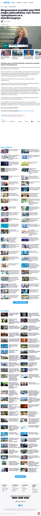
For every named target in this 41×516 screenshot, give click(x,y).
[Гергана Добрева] (2, 21)
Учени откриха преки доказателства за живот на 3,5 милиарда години (34, 315)
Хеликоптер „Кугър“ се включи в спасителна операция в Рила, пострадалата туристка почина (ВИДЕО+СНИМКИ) (14, 377)
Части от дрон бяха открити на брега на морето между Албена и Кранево (14, 370)
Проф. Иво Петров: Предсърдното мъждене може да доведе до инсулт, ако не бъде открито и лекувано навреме (34, 265)
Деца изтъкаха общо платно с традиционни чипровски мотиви (14, 469)
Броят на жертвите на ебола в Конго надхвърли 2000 (13, 200)
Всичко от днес (5, 488)
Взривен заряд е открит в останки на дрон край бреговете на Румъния (14, 364)
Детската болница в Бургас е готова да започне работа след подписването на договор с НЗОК (14, 246)
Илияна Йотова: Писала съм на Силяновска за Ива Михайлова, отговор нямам (34, 440)
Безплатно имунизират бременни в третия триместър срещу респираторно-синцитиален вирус (13, 239)
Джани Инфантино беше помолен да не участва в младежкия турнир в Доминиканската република (14, 385)
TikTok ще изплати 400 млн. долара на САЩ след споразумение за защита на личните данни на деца (34, 421)
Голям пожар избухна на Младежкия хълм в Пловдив (14, 314)
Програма (18, 2)
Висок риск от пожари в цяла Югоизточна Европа (34, 406)
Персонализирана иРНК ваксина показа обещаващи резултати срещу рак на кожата (13, 164)
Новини (13, 2)
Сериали (24, 489)
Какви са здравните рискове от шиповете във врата (13, 230)
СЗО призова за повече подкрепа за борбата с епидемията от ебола (33, 213)
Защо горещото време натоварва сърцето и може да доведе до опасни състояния (34, 208)
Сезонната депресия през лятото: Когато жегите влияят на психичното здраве (13, 297)
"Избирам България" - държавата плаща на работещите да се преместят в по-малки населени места (14, 358)
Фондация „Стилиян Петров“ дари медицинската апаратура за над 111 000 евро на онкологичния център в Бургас (34, 171)
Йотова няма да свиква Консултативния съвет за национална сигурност (14, 407)
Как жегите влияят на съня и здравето (14, 177)
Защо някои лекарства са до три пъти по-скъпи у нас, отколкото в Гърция (14, 252)
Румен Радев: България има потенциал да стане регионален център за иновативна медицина (34, 195)
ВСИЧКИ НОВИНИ (20, 476)
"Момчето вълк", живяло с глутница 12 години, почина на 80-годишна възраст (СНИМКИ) (14, 428)
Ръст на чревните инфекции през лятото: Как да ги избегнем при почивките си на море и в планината (34, 297)
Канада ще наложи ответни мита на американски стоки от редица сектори (34, 340)
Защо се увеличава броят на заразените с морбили (14, 150)
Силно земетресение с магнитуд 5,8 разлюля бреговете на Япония (14, 340)
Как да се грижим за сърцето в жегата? (12, 207)
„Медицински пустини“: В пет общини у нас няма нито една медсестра (14, 188)
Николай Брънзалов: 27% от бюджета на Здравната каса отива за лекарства (34, 285)
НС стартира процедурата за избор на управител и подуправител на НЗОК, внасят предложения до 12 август (34, 246)
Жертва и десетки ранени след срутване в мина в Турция (34, 334)
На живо (31, 2)
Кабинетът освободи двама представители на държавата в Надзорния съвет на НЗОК (34, 239)
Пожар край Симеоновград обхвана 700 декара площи (34, 351)
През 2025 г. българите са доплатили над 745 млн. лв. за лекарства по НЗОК (13, 213)
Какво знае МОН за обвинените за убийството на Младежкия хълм (33, 470)
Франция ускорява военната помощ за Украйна (33, 369)
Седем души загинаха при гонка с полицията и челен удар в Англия (34, 346)
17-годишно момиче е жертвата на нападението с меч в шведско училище (14, 413)
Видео (3, 491)
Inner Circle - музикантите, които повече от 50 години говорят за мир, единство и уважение (33, 463)
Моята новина (5, 489)
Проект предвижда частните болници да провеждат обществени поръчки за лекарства (13, 286)
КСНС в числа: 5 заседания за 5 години (33, 383)
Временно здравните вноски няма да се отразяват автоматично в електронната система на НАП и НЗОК (14, 157)
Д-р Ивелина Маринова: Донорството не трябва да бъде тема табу (13, 258)
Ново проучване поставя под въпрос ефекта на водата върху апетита (34, 290)
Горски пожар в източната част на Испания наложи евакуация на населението (33, 414)
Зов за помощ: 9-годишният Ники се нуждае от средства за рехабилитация (14, 463)
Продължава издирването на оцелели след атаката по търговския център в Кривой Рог (34, 358)
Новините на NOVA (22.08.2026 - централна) (13, 351)
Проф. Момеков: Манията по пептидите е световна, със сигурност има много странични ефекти (14, 291)
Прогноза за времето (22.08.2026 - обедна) (33, 426)
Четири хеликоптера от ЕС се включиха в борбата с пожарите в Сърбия (34, 376)
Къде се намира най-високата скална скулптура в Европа (14, 419)
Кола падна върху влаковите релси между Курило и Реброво (32, 364)
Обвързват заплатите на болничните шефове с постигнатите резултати (34, 177)
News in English (34, 492)
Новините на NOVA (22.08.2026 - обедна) (33, 433)
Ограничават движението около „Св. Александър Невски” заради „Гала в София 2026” (34, 328)
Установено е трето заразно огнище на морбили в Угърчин (13, 219)
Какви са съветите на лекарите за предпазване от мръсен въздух (13, 169)
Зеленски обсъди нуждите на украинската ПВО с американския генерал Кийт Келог (14, 321)
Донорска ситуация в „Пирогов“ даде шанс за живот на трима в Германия (14, 194)
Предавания (24, 488)
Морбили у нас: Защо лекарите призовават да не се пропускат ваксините (34, 225)
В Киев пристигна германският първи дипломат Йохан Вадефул (33, 446)
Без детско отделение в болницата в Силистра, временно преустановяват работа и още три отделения (13, 279)
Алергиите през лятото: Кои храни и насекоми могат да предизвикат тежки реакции (34, 272)
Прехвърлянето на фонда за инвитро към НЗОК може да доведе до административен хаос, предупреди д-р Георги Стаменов (34, 202)
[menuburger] (1, 2)
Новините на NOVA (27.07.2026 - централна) (33, 252)
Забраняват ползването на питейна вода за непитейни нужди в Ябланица (13, 393)
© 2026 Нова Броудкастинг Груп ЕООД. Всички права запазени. (9, 513)
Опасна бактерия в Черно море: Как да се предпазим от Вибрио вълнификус (13, 225)
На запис (25, 2)
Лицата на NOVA (15, 488)
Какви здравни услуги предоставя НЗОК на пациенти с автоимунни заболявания (33, 279)
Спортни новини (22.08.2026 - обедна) (14, 433)
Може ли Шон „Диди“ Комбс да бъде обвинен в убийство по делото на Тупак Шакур (34, 320)
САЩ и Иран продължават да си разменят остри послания (14, 451)
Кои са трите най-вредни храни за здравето (13, 264)
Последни (4, 486)
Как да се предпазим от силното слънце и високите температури (13, 182)
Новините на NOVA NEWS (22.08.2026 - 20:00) (13, 346)
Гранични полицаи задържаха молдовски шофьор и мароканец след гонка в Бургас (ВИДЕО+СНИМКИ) (34, 393)
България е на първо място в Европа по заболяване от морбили (34, 156)
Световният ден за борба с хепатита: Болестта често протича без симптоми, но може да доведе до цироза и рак (14, 272)
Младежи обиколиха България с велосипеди (14, 456)
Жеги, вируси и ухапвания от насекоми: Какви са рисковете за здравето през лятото (34, 220)
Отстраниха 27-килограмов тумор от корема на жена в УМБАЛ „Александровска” (34, 188)
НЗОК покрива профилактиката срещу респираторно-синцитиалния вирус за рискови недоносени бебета (33, 232)
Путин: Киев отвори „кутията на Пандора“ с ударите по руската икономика (14, 334)
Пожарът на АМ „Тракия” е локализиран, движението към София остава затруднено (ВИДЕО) (34, 400)
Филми (23, 491)
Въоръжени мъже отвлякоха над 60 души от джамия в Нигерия (14, 327)
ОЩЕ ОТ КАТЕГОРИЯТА (20, 302)
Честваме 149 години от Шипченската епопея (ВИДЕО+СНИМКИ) (14, 440)
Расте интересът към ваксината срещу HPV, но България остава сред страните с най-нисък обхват (34, 259)
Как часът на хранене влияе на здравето (34, 182)
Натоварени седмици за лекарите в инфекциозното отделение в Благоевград (34, 150)
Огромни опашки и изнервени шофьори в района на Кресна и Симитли (33, 451)
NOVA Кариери (35, 490)
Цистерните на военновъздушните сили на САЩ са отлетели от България (14, 446)
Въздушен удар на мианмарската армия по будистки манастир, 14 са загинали (14, 400)
